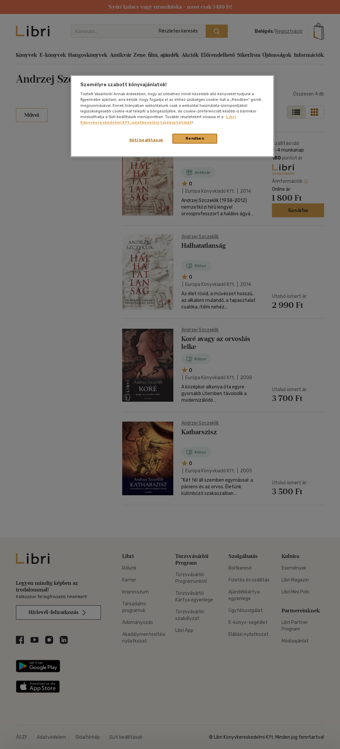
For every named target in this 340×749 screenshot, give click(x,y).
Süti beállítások (146, 140)
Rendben (195, 138)
